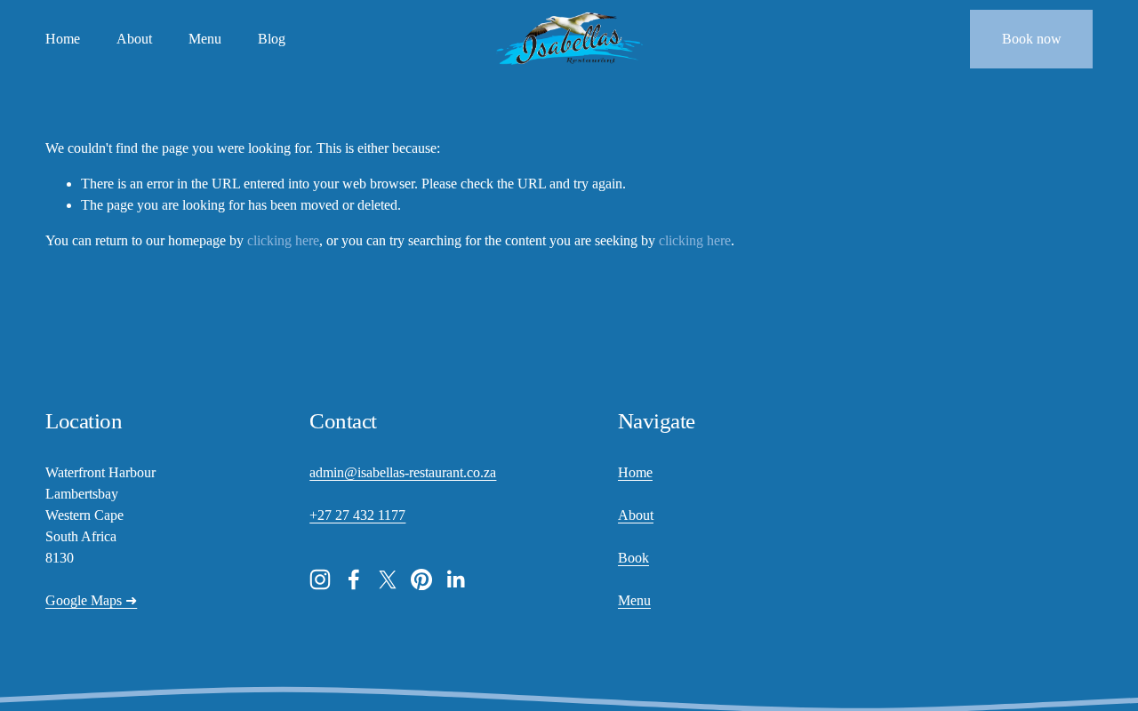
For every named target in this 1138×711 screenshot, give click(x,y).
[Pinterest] (421, 579)
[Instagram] (320, 579)
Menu (204, 38)
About (134, 38)
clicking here (283, 240)
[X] (387, 579)
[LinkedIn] (455, 579)
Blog (271, 38)
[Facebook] (354, 579)
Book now (1032, 38)
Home (62, 38)
